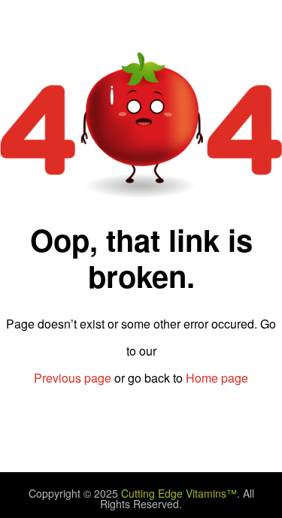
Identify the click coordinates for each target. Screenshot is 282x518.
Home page (217, 377)
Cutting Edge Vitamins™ (179, 493)
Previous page (72, 377)
